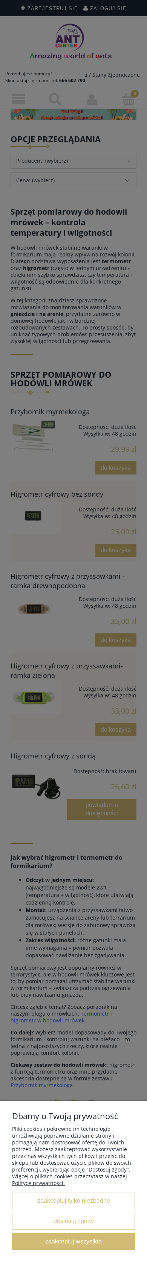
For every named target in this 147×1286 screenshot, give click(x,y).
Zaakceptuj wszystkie (73, 1241)
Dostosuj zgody (74, 1220)
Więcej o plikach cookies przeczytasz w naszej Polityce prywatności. (69, 1180)
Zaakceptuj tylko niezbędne (73, 1200)
